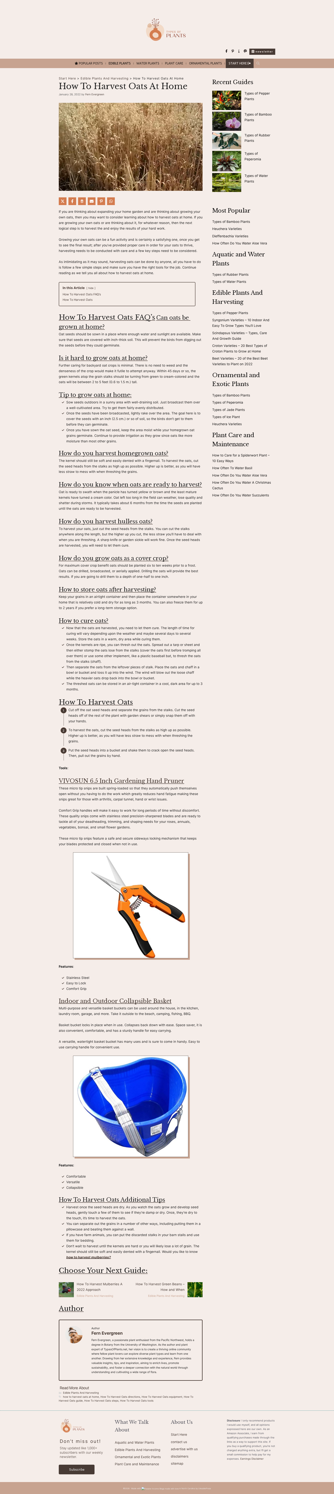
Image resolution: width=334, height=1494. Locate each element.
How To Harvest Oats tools (136, 1400)
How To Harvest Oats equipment (162, 1396)
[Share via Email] (91, 201)
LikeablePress (204, 1488)
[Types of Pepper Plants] (226, 101)
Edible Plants (120, 63)
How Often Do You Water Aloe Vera (239, 243)
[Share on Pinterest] (101, 201)
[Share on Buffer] (82, 201)
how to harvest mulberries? (88, 1257)
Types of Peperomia (227, 402)
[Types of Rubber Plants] (226, 142)
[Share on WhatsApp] (111, 201)
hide (91, 288)
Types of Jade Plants (228, 410)
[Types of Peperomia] (226, 162)
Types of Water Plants (229, 282)
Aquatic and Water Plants (134, 1442)
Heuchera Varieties (227, 229)
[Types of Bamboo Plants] (226, 122)
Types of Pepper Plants (230, 313)
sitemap (177, 1463)
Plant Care (174, 63)
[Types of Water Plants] (226, 183)
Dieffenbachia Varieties (230, 236)
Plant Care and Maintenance (137, 1464)
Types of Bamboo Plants (231, 222)
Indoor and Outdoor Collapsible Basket (115, 1001)
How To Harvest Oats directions (120, 1396)
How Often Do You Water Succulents (240, 495)
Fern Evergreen (107, 1333)
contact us (179, 1442)
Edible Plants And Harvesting (105, 78)
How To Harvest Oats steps (101, 1400)
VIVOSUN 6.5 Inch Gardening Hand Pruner (121, 780)
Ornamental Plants (205, 63)
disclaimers (179, 1456)
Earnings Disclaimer (252, 1458)
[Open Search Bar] (258, 63)
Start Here (67, 78)
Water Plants (147, 63)
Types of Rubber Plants (230, 274)
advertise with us (184, 1449)
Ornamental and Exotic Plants (138, 1457)
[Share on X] (62, 201)
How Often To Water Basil (232, 468)
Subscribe (76, 1469)
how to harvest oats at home (81, 1396)
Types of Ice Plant (226, 417)
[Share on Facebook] (72, 201)
